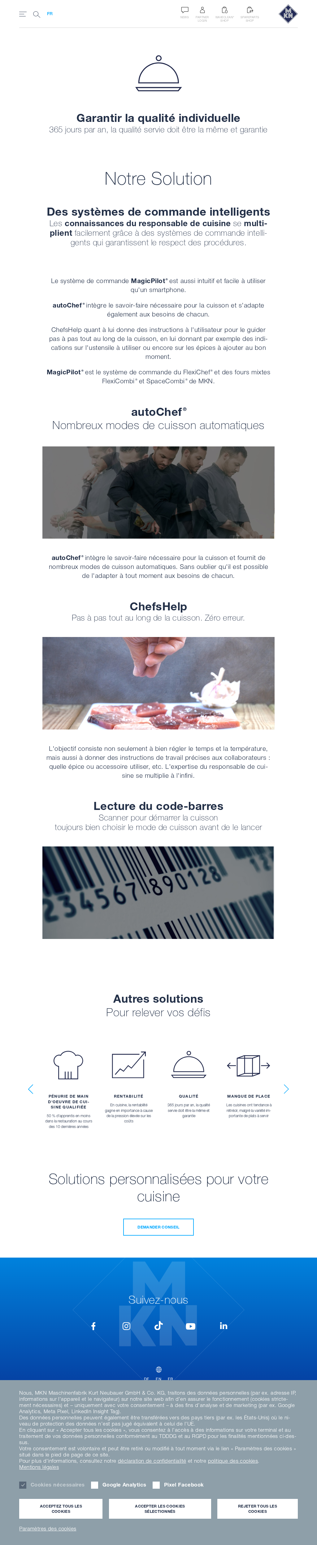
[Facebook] (94, 1327)
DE (147, 1379)
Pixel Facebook (184, 1485)
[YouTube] (190, 1327)
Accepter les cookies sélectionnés (160, 1509)
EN (158, 1379)
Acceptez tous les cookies (61, 1509)
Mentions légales (39, 1467)
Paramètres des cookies (47, 1529)
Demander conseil (158, 1227)
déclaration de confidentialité (152, 1461)
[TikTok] (158, 1325)
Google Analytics (124, 1485)
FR (50, 13)
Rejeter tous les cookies (257, 1509)
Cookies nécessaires (58, 1485)
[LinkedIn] (223, 1327)
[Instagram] (126, 1327)
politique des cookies (233, 1461)
